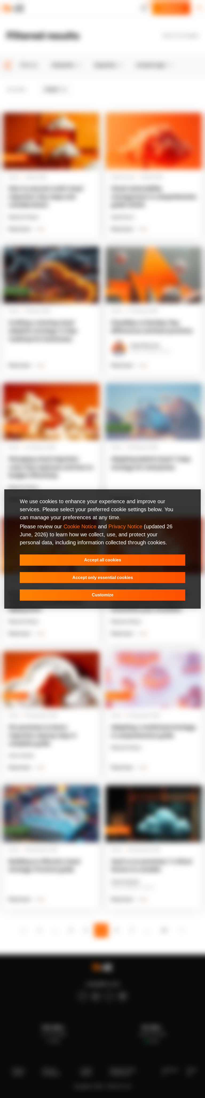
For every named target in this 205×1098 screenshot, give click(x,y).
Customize (102, 595)
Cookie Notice (80, 526)
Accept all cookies (102, 560)
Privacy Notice (125, 526)
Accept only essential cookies (102, 577)
